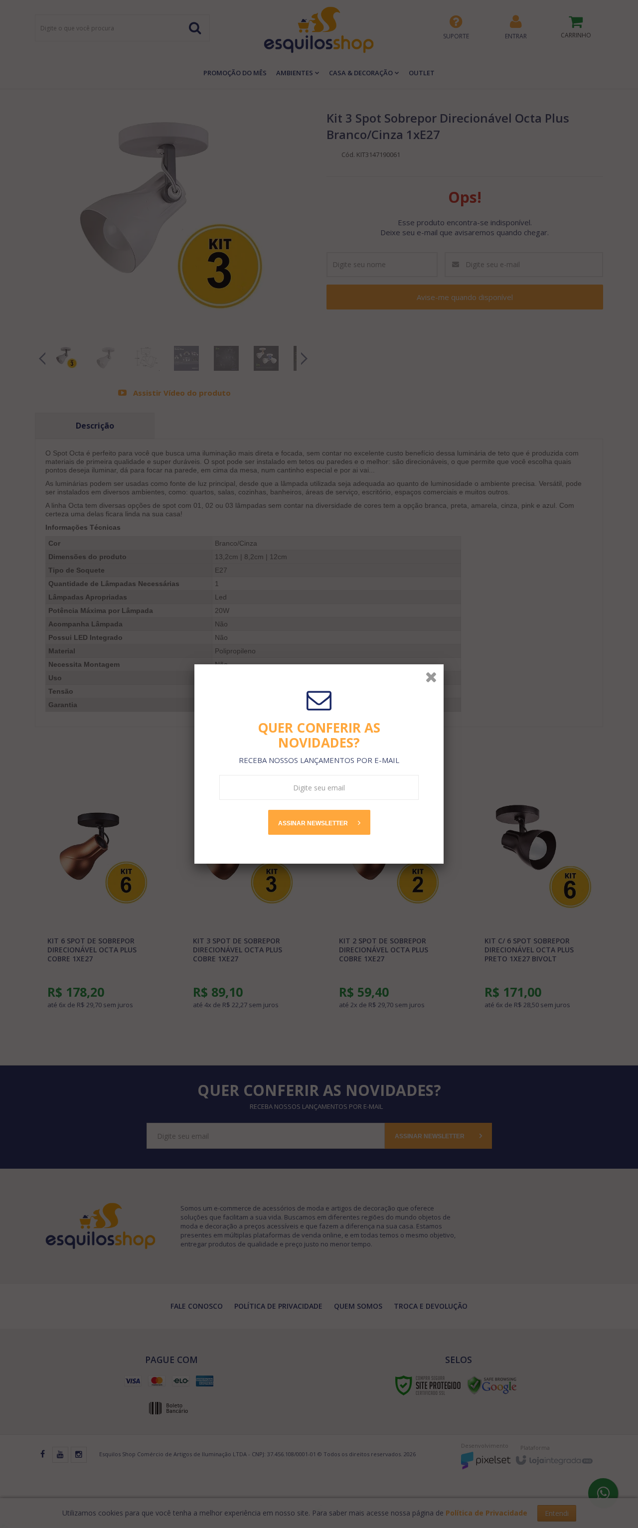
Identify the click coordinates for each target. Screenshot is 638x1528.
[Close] (431, 676)
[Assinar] (319, 822)
